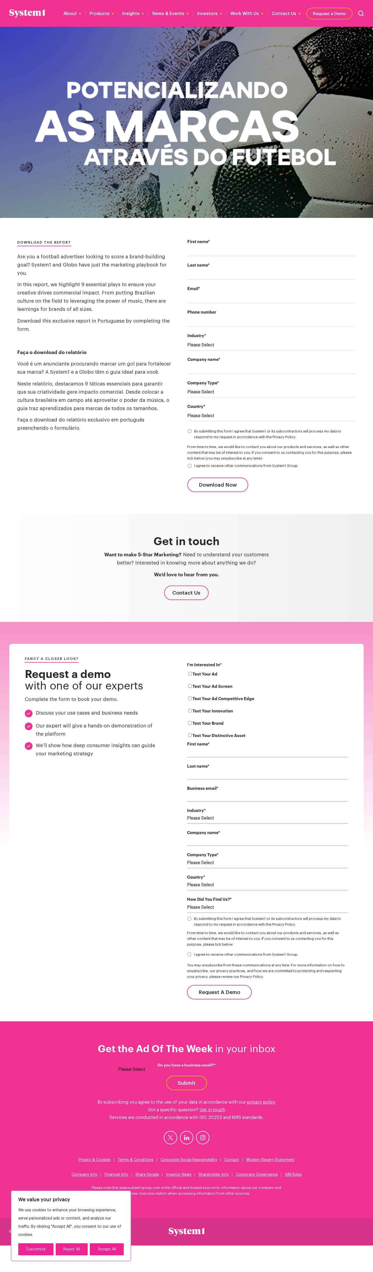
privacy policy (261, 1102)
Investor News (178, 1175)
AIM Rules (293, 1175)
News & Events (168, 13)
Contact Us (284, 13)
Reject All (71, 1249)
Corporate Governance (257, 1175)
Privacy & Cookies (95, 1160)
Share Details (147, 1175)
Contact (231, 1160)
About (70, 13)
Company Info (84, 1175)
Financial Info (116, 1175)
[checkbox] (267, 706)
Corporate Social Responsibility (189, 1160)
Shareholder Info (214, 1175)
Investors (207, 13)
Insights (131, 13)
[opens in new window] (170, 1137)
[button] (361, 13)
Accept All (107, 1249)
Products (99, 13)
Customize (36, 1249)
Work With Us (244, 13)
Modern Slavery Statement (270, 1160)
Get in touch (212, 1110)
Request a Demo (329, 13)
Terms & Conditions (135, 1160)
